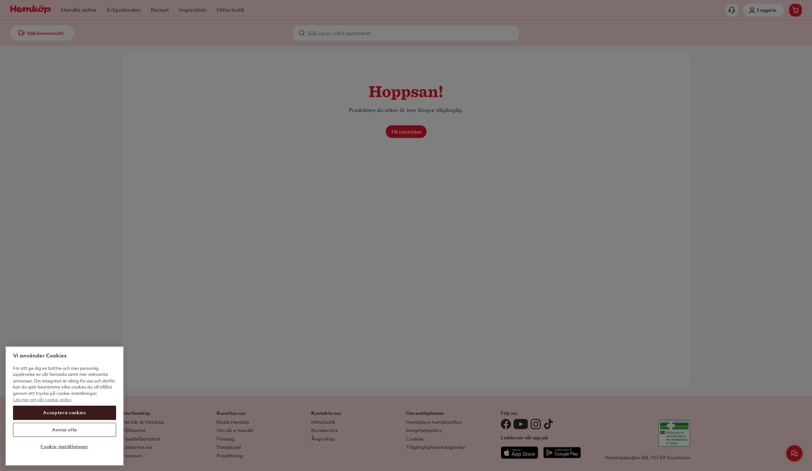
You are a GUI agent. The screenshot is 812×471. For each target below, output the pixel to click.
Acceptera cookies (64, 412)
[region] (64, 406)
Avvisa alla (64, 430)
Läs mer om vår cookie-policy (42, 399)
